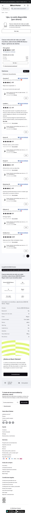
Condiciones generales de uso (9, 480)
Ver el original (15, 123)
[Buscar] (12, 8)
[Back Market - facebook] (10, 422)
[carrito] (27, 5)
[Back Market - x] (13, 422)
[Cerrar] (29, 1)
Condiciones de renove (7, 484)
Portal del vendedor (6, 454)
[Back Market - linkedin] (6, 422)
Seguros (4, 446)
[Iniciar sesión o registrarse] (24, 5)
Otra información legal (7, 490)
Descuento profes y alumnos (8, 450)
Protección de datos (7, 488)
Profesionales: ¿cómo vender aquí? (10, 452)
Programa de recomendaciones (9, 442)
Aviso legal (4, 492)
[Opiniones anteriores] (24, 256)
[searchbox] (21, 8)
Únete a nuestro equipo (7, 418)
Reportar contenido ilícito (8, 494)
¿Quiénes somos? (6, 414)
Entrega (4, 434)
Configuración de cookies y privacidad (11, 486)
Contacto (4, 430)
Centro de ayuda (6, 432)
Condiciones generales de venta (9, 482)
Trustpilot (4, 420)
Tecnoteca (4, 465)
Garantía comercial (6, 444)
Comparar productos (7, 467)
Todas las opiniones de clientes (9, 469)
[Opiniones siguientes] (27, 256)
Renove (4, 448)
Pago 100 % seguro (6, 456)
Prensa (3, 416)
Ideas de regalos (6, 471)
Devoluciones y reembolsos (8, 436)
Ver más (5, 121)
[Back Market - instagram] (3, 422)
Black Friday (5, 473)
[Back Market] (15, 5)
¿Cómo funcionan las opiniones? (10, 66)
